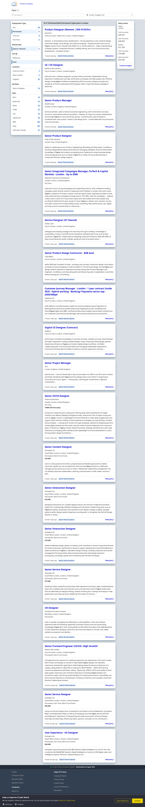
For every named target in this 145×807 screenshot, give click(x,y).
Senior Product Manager (58, 100)
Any (26, 27)
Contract (26, 36)
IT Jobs (14, 772)
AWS (26, 122)
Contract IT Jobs (18, 775)
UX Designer (51, 607)
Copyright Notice (60, 776)
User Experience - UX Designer (61, 732)
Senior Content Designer (58, 446)
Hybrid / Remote (26, 49)
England (26, 79)
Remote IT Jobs (17, 779)
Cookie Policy (59, 783)
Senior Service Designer (58, 569)
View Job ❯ (109, 56)
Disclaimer (58, 790)
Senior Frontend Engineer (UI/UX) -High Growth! (71, 646)
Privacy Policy (59, 779)
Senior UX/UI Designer (57, 395)
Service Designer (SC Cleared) (61, 220)
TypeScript (26, 118)
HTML (26, 110)
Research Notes (17, 783)
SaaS (26, 126)
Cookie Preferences (61, 787)
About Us (15, 791)
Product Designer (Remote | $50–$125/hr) (68, 29)
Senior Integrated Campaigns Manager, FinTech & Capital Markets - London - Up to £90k (76, 173)
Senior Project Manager (58, 363)
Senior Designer (26, 88)
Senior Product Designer (58, 135)
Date (14, 62)
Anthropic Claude (26, 130)
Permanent (26, 31)
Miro (26, 97)
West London (26, 75)
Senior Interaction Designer (60, 487)
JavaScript (26, 101)
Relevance (16, 58)
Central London (26, 71)
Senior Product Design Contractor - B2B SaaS (69, 253)
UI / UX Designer (54, 64)
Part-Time (26, 40)
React (26, 105)
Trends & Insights (26, 4)
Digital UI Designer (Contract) (61, 327)
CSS (26, 114)
